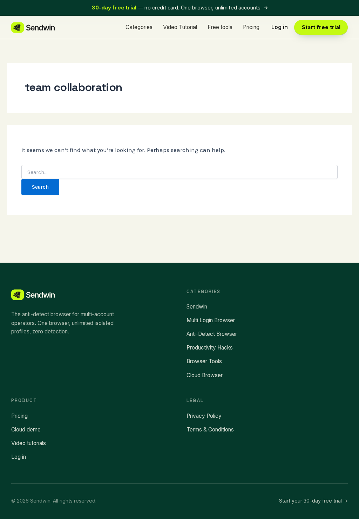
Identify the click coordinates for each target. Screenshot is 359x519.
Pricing (251, 27)
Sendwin (197, 306)
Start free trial (321, 27)
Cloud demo (26, 429)
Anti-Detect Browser (212, 334)
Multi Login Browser (211, 320)
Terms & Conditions (210, 429)
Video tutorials (28, 443)
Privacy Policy (204, 416)
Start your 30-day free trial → (313, 501)
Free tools (220, 27)
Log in (279, 27)
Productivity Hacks (210, 347)
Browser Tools (204, 361)
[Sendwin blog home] (33, 27)
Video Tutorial (180, 27)
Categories (139, 27)
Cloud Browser (205, 375)
